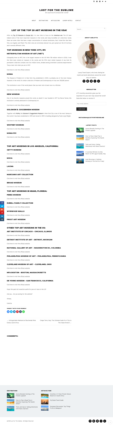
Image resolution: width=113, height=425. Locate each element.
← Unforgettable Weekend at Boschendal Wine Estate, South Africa (21, 321)
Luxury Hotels (67, 20)
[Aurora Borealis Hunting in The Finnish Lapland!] (80, 130)
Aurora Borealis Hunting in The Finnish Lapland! (94, 129)
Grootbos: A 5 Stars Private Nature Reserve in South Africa (60, 395)
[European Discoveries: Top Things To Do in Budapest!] (44, 408)
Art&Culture (55, 20)
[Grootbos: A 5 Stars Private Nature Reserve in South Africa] (44, 395)
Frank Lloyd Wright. (65, 116)
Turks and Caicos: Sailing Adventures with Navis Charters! (95, 145)
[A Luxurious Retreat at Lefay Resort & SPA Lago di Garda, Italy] (80, 153)
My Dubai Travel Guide (56, 400)
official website (25, 70)
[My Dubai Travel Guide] (44, 401)
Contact (78, 20)
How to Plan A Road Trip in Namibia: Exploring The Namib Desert (94, 138)
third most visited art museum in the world (24, 60)
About (34, 20)
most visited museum (54, 60)
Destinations (43, 20)
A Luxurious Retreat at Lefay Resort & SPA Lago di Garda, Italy (95, 153)
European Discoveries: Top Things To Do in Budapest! (60, 407)
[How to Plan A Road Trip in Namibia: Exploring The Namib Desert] (80, 137)
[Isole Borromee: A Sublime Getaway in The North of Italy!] (80, 160)
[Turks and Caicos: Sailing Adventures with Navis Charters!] (80, 146)
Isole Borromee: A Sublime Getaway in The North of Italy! (94, 160)
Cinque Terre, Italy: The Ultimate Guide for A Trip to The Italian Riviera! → (55, 321)
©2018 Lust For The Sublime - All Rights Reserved (20, 421)
